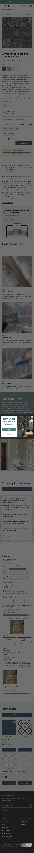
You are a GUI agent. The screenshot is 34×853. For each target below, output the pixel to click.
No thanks (9, 434)
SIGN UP (8, 429)
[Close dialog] (32, 417)
